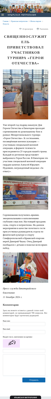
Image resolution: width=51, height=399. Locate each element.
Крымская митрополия (19, 21)
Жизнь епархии (35, 21)
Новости (6, 24)
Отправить (33, 380)
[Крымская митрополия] (22, 15)
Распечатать (44, 29)
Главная (5, 21)
